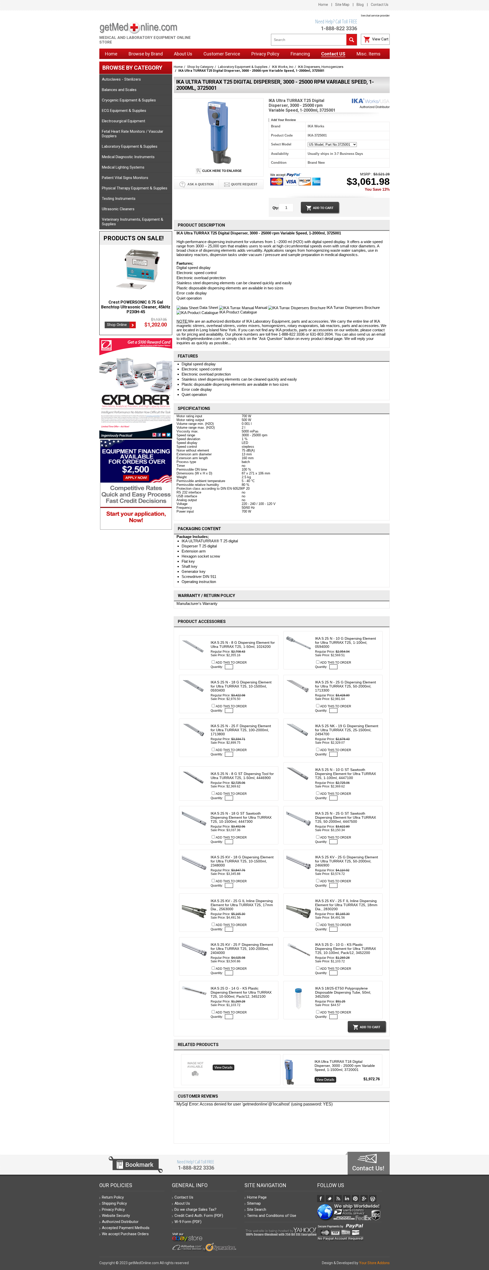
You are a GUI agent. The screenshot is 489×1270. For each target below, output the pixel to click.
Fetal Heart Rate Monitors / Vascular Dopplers (132, 133)
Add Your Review (283, 120)
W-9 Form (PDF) (187, 1221)
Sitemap (254, 1203)
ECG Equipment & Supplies (124, 110)
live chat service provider (375, 15)
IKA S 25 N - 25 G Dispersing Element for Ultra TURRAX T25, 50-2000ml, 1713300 (345, 686)
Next (384, 1071)
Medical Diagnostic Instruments (128, 157)
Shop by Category (200, 67)
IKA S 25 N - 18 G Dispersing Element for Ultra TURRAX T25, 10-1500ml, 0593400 (241, 686)
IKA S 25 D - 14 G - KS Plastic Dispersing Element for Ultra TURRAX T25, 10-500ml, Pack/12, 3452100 (241, 992)
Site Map (342, 5)
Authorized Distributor (375, 107)
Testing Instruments (118, 198)
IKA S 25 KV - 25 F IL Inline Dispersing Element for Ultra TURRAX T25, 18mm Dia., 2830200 (346, 905)
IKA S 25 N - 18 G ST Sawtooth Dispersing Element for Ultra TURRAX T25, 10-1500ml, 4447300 (241, 817)
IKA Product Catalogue (237, 312)
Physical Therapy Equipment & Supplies (134, 188)
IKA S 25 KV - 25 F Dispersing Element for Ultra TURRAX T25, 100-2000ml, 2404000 (242, 949)
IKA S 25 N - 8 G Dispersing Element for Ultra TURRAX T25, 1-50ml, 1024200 (243, 644)
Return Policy (113, 1197)
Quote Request (244, 184)
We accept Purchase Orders (125, 1234)
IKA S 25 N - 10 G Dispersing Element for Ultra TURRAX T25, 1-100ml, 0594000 (345, 642)
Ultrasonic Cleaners (118, 209)
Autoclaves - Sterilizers (121, 79)
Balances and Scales (119, 89)
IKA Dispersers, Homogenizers (320, 67)
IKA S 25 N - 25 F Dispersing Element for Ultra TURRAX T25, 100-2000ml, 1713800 (241, 730)
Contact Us (379, 5)
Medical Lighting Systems (123, 167)
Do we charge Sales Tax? (195, 1209)
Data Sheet (208, 307)
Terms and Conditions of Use (271, 1215)
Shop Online (117, 320)
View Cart (380, 39)
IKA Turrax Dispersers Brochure (352, 307)
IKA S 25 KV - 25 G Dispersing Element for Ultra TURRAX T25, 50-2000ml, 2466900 (346, 861)
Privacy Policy (113, 1209)
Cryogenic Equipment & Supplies (129, 100)
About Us (182, 1203)
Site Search (256, 1209)
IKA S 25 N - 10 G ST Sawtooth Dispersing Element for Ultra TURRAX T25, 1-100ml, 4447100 (345, 774)
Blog (360, 5)
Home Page (257, 1197)
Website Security (116, 1215)
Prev (179, 1071)
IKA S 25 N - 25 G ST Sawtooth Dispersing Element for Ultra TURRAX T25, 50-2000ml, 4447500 (345, 817)
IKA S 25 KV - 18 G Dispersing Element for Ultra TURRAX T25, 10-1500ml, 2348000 (242, 861)
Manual (261, 307)
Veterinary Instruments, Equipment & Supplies (132, 221)
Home (323, 5)
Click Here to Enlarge (221, 171)
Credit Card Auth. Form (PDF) (198, 1215)
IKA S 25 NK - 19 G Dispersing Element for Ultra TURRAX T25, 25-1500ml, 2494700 (346, 730)
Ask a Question (200, 184)
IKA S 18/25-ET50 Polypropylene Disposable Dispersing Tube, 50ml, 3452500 (343, 992)
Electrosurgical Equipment (123, 121)
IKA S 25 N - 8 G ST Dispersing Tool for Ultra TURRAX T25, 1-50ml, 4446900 (242, 776)
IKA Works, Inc (282, 67)
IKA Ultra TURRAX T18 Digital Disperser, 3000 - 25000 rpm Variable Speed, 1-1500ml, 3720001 (345, 1065)
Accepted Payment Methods (126, 1228)
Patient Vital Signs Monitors (125, 177)
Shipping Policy (114, 1203)
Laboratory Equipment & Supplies (129, 146)
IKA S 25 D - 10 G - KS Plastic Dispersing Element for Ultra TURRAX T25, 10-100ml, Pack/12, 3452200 (345, 949)
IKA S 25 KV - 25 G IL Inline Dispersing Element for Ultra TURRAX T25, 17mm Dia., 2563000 (242, 905)
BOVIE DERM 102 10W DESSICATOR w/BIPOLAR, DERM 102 (135, 304)
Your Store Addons (374, 1263)
